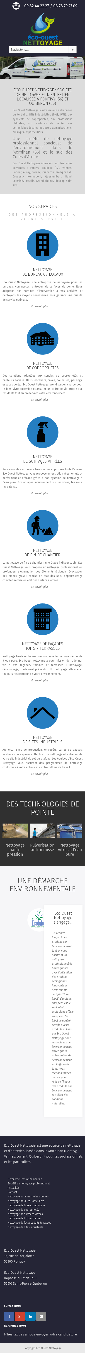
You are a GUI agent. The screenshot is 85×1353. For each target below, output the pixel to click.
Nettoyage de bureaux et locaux (26, 1205)
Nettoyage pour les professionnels (28, 1196)
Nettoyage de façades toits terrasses (29, 1223)
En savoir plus (40, 306)
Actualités (13, 1188)
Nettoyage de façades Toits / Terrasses (42, 646)
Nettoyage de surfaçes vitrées (42, 459)
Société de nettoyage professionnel (29, 1183)
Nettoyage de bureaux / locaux (42, 272)
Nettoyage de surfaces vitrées (25, 1214)
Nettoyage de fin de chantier (42, 553)
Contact (12, 1192)
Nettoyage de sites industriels (43, 740)
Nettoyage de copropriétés (42, 366)
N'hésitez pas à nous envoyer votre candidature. (41, 1334)
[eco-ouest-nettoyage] (42, 28)
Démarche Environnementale (25, 1179)
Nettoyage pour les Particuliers (26, 1201)
